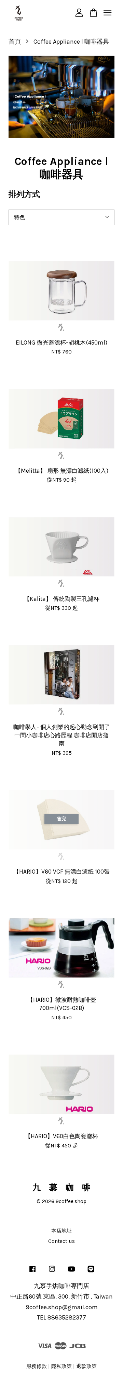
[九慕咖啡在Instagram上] (52, 1272)
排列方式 (24, 194)
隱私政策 (61, 1366)
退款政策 (86, 1366)
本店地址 (61, 1231)
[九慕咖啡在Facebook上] (32, 1272)
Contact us (61, 1241)
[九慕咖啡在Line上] (91, 1272)
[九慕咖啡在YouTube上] (71, 1272)
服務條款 (36, 1366)
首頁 (15, 41)
